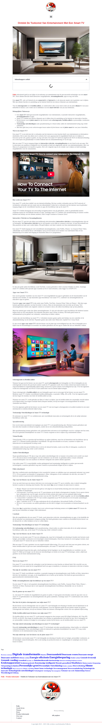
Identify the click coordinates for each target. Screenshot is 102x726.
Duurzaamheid (54, 654)
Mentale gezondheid (63, 663)
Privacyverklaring (59, 710)
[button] (51, 16)
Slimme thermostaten (18, 668)
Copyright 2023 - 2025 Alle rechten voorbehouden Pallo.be (51, 724)
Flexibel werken (75, 658)
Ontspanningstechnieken (10, 666)
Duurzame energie (85, 654)
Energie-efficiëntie (39, 657)
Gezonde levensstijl (88, 658)
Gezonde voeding (9, 660)
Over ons (19, 716)
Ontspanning (96, 663)
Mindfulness (76, 663)
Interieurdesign (54, 660)
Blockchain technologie (6, 654)
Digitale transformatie (26, 654)
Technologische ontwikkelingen (21, 671)
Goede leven (20, 708)
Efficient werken (24, 658)
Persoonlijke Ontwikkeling (50, 666)
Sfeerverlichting (79, 666)
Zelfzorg (15, 673)
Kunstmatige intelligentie (45, 663)
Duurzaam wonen (70, 654)
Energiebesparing (60, 657)
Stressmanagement (60, 668)
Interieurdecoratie (41, 660)
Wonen (18, 710)
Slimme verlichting (28, 668)
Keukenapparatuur (10, 663)
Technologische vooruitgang (42, 671)
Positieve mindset (67, 666)
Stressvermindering (75, 668)
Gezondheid (22, 660)
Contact (19, 718)
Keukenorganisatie (28, 663)
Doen (18, 712)
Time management (56, 671)
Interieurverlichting (65, 660)
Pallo (14, 94)
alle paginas (56, 715)
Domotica (43, 654)
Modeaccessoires (87, 663)
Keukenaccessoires (76, 660)
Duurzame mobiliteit (10, 657)
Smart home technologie (43, 668)
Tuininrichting (79, 671)
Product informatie (12, 677)
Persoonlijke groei (29, 665)
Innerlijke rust (30, 660)
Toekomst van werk (67, 671)
